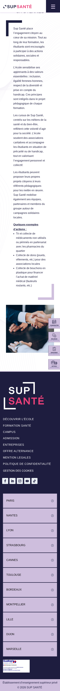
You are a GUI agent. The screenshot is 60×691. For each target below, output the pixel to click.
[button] (53, 6)
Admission (11, 438)
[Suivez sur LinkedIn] (13, 481)
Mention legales (17, 457)
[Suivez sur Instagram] (20, 481)
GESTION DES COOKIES (18, 470)
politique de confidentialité (27, 463)
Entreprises (13, 444)
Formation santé (17, 425)
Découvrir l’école (18, 419)
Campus (9, 432)
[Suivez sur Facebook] (5, 481)
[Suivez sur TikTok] (35, 481)
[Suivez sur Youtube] (27, 481)
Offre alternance (18, 451)
